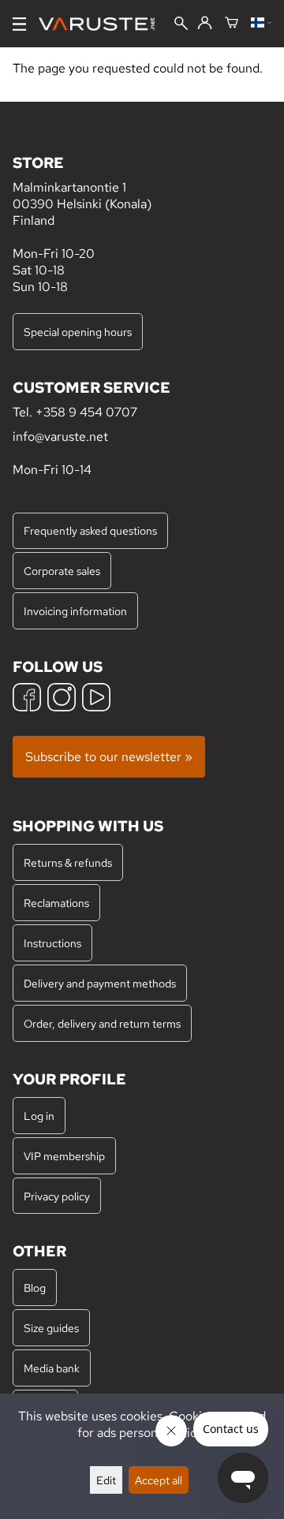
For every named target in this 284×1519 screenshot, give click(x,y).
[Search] (181, 25)
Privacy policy (57, 1196)
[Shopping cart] (231, 23)
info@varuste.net (60, 436)
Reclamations (56, 902)
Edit (106, 1479)
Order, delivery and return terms (102, 1023)
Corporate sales (62, 570)
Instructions (52, 942)
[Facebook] (27, 699)
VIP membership (64, 1155)
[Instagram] (61, 699)
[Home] (103, 24)
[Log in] (204, 23)
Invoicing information (75, 610)
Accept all (158, 1479)
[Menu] (19, 24)
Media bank (52, 1367)
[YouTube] (96, 699)
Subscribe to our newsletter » (108, 756)
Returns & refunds (68, 862)
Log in (39, 1115)
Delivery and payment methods (100, 983)
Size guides (51, 1327)
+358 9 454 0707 (86, 412)
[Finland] (261, 23)
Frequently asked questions (90, 530)
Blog (35, 1287)
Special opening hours (78, 331)
